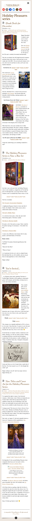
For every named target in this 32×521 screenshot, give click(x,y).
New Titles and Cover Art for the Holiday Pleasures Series (15, 384)
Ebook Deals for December (11, 25)
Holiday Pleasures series (14, 160)
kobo (24, 196)
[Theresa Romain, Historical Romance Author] (12, 6)
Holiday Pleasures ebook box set (25, 47)
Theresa (5, 30)
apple (17, 67)
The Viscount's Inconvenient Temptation (15, 394)
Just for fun (23, 272)
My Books (12, 31)
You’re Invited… (13, 268)
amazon (13, 67)
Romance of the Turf (20, 31)
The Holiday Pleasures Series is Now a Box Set (14, 155)
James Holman (10, 93)
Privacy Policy (16, 514)
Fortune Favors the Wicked (15, 30)
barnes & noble (24, 67)
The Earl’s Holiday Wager (15, 463)
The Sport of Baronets (12, 33)
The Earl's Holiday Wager (12, 274)
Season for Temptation (14, 392)
